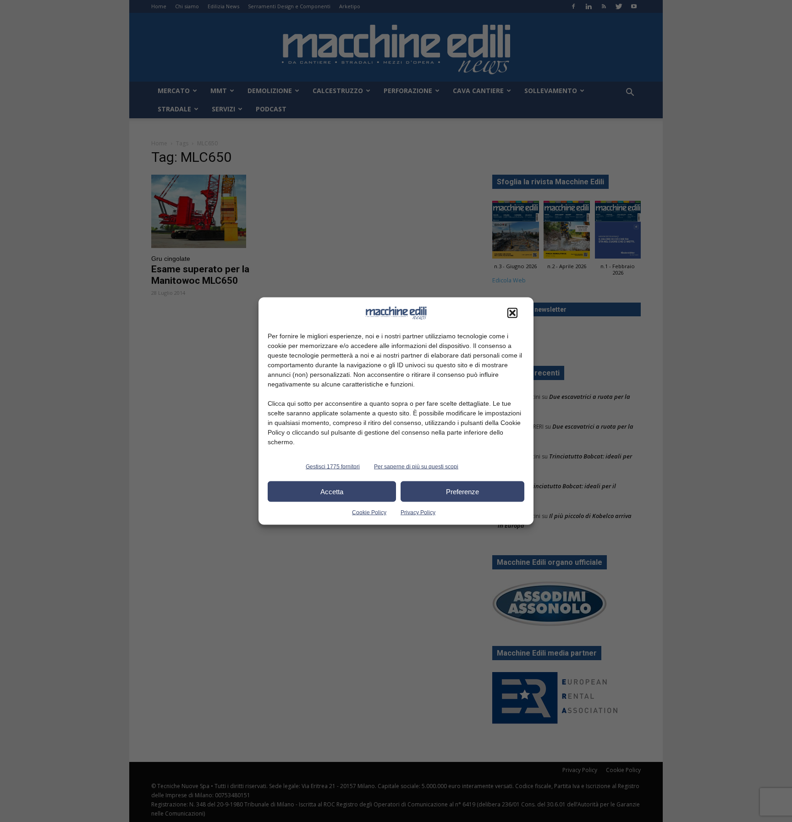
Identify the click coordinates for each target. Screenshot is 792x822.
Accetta (331, 491)
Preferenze (462, 491)
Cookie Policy (369, 512)
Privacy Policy (418, 512)
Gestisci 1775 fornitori (333, 466)
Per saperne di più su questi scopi (416, 466)
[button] (512, 313)
